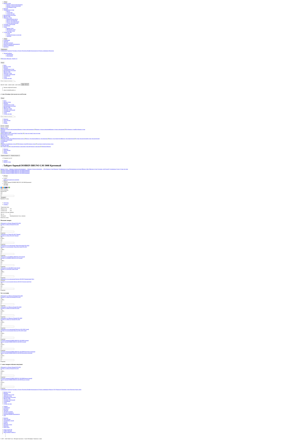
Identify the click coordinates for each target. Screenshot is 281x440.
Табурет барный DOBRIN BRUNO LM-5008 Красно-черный (15, 379)
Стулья (8, 33)
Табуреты (8, 36)
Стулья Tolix (9, 12)
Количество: (4, 191)
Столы (5, 27)
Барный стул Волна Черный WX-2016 (10, 224)
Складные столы (10, 31)
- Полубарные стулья (47, 169)
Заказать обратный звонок (10, 87)
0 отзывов (6, 176)
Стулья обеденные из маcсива (13, 34)
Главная (5, 160)
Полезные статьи (65, 389)
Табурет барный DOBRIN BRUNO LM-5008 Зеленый (13, 341)
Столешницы (7, 25)
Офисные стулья (8, 17)
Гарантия (6, 41)
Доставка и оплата (8, 411)
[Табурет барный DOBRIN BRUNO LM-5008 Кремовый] (15, 170)
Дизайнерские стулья (9, 10)
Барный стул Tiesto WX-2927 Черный (9, 235)
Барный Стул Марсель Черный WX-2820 (10, 319)
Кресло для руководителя (12, 21)
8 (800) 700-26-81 (8, 431)
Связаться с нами (37, 438)
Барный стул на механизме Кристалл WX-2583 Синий (13, 330)
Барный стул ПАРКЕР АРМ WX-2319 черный (11, 258)
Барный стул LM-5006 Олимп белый (9, 269)
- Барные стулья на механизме (34, 169)
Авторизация (9, 54)
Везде (5, 65)
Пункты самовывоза (9, 45)
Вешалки (6, 8)
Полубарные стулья (11, 7)
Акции (5, 121)
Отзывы (6, 123)
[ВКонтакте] (1, 187)
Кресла (8, 11)
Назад (5, 1)
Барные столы (9, 28)
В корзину (3, 197)
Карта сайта (78, 389)
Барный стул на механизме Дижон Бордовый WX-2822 (14, 246)
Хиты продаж (7, 120)
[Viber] (7, 187)
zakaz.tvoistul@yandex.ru (10, 432)
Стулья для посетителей (12, 23)
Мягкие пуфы (7, 16)
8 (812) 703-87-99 (8, 429)
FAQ (55, 389)
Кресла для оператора (11, 20)
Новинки (6, 119)
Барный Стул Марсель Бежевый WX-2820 (11, 297)
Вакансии (58, 389)
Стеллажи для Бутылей (9, 24)
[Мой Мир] (4, 187)
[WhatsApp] (9, 187)
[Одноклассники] (3, 187)
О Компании (7, 40)
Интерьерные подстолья (10, 15)
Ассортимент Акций (9, 420)
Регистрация (9, 55)
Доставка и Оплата (8, 42)
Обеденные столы (10, 29)
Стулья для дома (10, 13)
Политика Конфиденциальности (12, 44)
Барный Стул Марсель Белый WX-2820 (10, 308)
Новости (51, 389)
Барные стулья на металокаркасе (14, 4)
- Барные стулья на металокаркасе (17, 169)
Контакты (6, 46)
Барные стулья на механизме (13, 6)
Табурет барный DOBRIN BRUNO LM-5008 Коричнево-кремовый (16, 353)
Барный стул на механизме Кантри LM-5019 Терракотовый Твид (16, 281)
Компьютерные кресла (12, 19)
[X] (6, 187)
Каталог (5, 126)
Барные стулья (7, 3)
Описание (6, 202)
